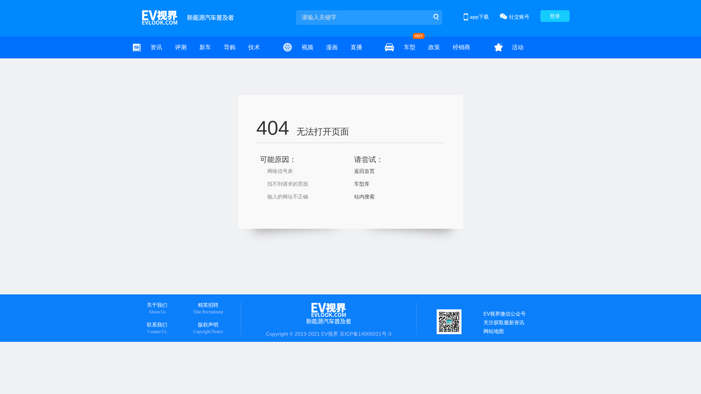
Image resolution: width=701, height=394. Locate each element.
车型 (409, 47)
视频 (307, 47)
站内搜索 (364, 197)
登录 (555, 16)
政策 (434, 47)
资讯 (156, 47)
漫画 (332, 47)
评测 (181, 47)
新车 (205, 47)
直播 (356, 47)
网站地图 (493, 331)
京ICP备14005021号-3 (365, 334)
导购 (229, 47)
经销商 (461, 47)
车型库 (361, 184)
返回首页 (364, 171)
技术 (254, 47)
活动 (518, 47)
